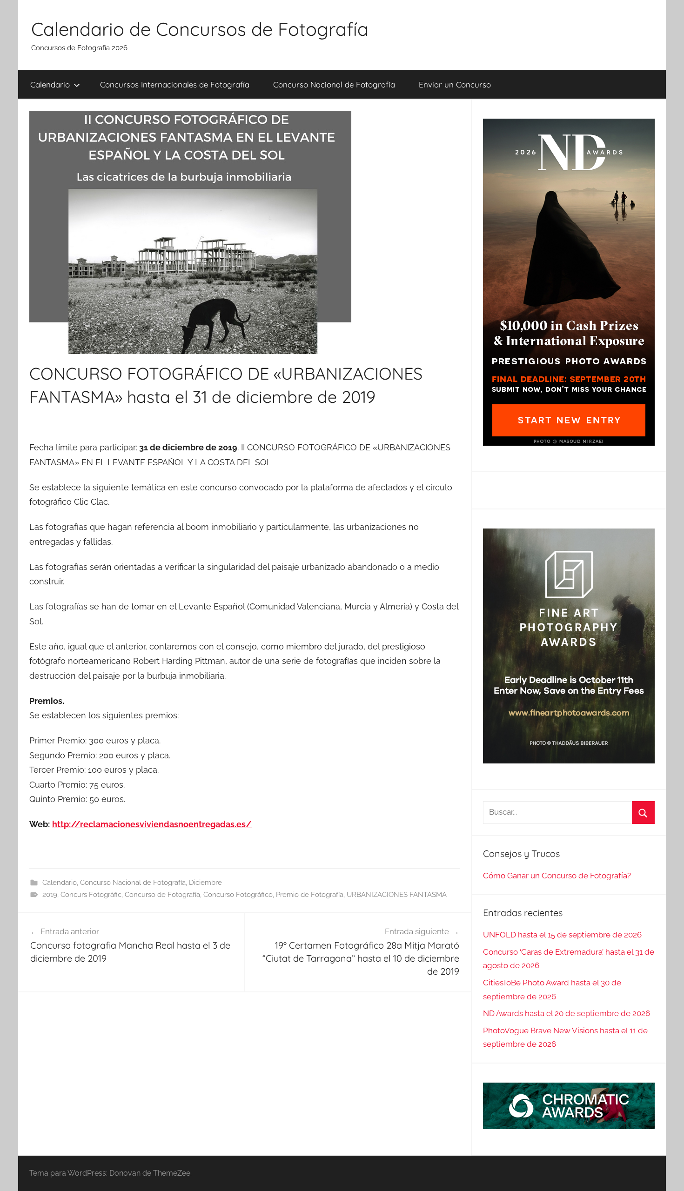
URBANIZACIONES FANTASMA (397, 894)
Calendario (50, 84)
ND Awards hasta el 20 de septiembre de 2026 (566, 1013)
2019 (49, 894)
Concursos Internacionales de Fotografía (174, 84)
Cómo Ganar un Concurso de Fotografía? (557, 875)
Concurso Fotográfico (238, 894)
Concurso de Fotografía (162, 894)
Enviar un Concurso (455, 84)
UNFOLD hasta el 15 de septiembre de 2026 (562, 934)
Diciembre (205, 882)
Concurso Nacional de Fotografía (334, 84)
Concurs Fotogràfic (90, 894)
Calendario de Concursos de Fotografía (200, 28)
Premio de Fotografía (309, 894)
